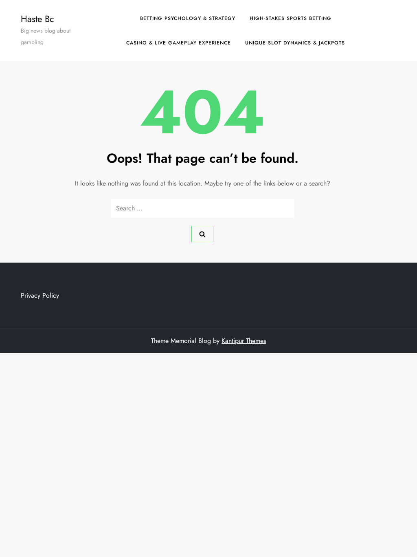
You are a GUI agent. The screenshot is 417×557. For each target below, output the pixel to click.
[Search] (202, 234)
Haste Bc (37, 18)
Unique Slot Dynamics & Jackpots (295, 42)
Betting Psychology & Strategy (187, 18)
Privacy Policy (40, 295)
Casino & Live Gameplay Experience (178, 42)
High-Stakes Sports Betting (290, 18)
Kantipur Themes (244, 340)
